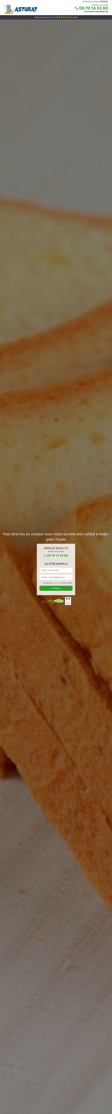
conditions (56, 583)
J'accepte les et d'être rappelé (57, 583)
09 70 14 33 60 (93, 8)
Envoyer (56, 588)
